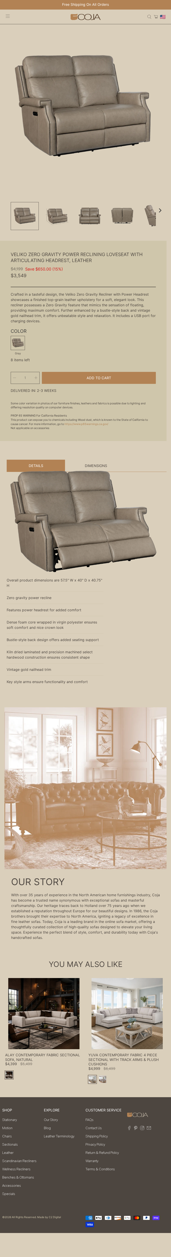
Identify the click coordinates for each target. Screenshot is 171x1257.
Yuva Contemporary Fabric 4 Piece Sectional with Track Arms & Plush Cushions (123, 1060)
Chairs (7, 1136)
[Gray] (18, 343)
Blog (47, 1128)
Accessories (11, 1186)
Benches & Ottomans (18, 1177)
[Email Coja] (149, 1129)
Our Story (51, 1120)
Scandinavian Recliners (19, 1161)
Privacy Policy (95, 1145)
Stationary (9, 1120)
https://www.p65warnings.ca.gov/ (86, 424)
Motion (7, 1128)
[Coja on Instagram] (142, 1129)
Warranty (92, 1161)
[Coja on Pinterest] (136, 1129)
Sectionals (10, 1145)
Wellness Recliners (16, 1169)
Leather (8, 1153)
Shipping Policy (97, 1136)
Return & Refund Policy (102, 1153)
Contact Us (94, 1128)
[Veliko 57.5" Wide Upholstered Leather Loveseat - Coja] (83, 107)
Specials (8, 1194)
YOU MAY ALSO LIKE (85, 964)
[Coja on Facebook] (129, 1129)
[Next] (160, 210)
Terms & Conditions (100, 1169)
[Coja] (86, 17)
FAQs (90, 1120)
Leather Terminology (59, 1136)
